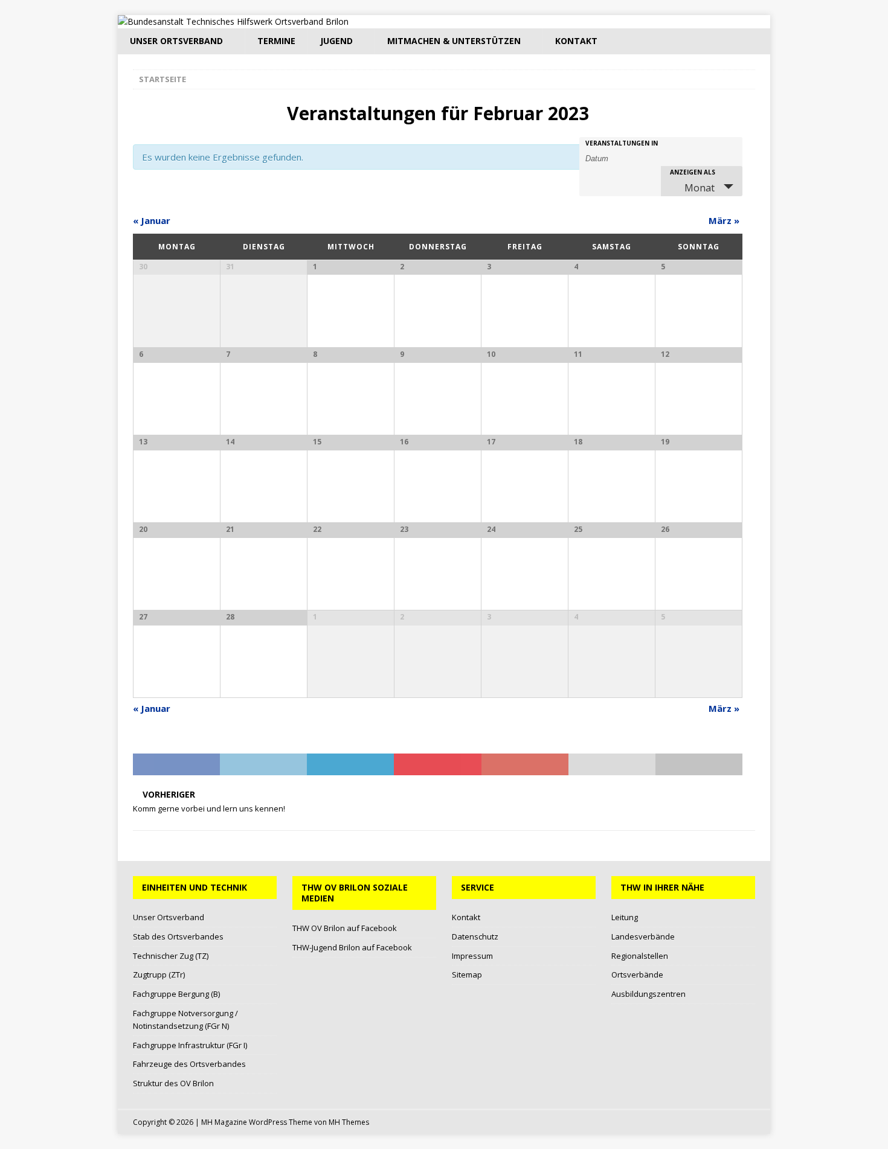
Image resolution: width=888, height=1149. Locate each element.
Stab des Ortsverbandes (178, 936)
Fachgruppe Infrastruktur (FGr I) (190, 1045)
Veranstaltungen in (621, 143)
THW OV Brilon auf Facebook (344, 928)
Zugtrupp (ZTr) (159, 974)
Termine (276, 40)
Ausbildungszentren (648, 993)
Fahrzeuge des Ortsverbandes (189, 1063)
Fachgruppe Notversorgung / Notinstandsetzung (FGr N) (185, 1019)
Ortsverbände (637, 974)
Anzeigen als (692, 172)
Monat (699, 187)
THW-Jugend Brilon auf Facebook (352, 947)
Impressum (472, 955)
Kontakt (576, 40)
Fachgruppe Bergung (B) (176, 993)
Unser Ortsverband (176, 40)
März (724, 220)
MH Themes (349, 1122)
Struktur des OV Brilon (173, 1083)
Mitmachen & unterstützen (454, 40)
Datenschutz (475, 936)
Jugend (336, 40)
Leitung (624, 917)
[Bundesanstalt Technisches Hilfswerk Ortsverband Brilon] (233, 21)
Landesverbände (643, 936)
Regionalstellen (639, 955)
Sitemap (467, 974)
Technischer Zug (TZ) (170, 955)
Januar (151, 220)
